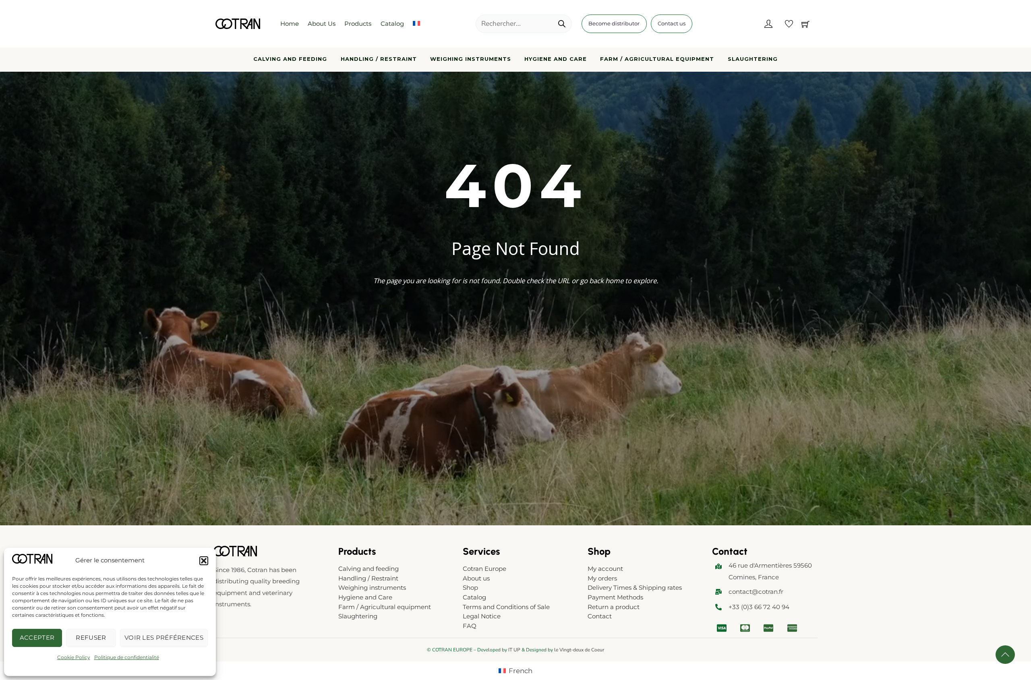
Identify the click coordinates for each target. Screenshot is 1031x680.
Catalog (392, 23)
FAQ (469, 626)
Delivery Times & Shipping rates (635, 587)
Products (357, 23)
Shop (470, 587)
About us (321, 23)
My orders (602, 578)
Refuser (91, 637)
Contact (600, 616)
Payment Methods (615, 597)
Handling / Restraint (379, 59)
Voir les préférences (163, 637)
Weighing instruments (470, 59)
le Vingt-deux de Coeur (579, 650)
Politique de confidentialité (126, 657)
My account (605, 568)
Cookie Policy (73, 657)
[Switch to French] (416, 23)
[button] (204, 561)
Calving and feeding (290, 59)
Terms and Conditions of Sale (506, 607)
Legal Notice (482, 616)
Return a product (614, 607)
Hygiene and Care (555, 59)
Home (289, 23)
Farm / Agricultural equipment (657, 59)
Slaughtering (753, 59)
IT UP (514, 650)
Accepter (37, 637)
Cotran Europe (484, 568)
